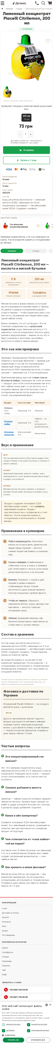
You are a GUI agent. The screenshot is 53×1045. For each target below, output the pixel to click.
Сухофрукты (7, 952)
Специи (5, 956)
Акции (5, 930)
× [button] (50, 1005)
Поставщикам (8, 935)
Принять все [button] (13, 1040)
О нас (4, 908)
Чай (4, 970)
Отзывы (36, 251)
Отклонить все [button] (38, 1040)
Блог (4, 926)
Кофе (4, 974)
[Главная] (2, 9)
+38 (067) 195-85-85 (18, 997)
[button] (41, 141)
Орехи (5, 948)
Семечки (6, 965)
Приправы (7, 961)
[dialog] (26, 1023)
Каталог (5, 917)
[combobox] (46, 1005)
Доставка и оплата (10, 913)
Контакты (6, 922)
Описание (12, 251)
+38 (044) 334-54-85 (18, 989)
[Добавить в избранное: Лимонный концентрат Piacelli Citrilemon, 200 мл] (48, 40)
